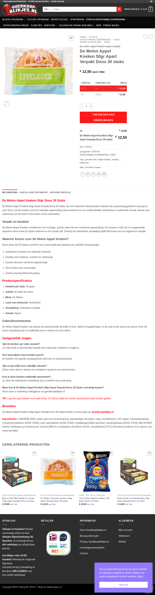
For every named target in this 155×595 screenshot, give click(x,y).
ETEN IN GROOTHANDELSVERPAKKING (105, 19)
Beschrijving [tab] (9, 192)
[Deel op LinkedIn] (104, 174)
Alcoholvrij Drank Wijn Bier (75, 25)
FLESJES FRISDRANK (38, 19)
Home (83, 37)
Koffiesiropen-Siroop (16, 25)
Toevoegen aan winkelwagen (103, 117)
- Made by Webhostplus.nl (49, 587)
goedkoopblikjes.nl (103, 412)
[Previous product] (150, 36)
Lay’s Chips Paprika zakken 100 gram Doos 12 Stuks (94, 499)
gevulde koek (91, 159)
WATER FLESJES (59, 19)
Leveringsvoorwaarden (92, 547)
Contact (84, 553)
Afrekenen (124, 536)
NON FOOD (49, 25)
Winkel (122, 541)
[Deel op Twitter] (88, 174)
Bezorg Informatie (89, 536)
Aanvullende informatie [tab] (34, 192)
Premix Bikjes (111, 25)
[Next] (152, 482)
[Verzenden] (119, 9)
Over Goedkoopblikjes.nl (93, 530)
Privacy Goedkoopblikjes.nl (94, 541)
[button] (138, 9)
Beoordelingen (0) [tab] (60, 192)
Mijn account (125, 530)
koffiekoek (84, 163)
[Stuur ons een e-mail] (151, 1)
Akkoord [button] (123, 584)
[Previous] (2, 482)
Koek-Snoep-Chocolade (100, 41)
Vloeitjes (36, 25)
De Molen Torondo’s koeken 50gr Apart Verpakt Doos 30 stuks (56, 499)
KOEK (107, 42)
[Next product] (145, 36)
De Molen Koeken (93, 167)
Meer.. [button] (140, 576)
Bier (98, 25)
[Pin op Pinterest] (98, 174)
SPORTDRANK (77, 19)
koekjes (115, 159)
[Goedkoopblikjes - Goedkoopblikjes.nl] (20, 10)
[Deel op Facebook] (82, 174)
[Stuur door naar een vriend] (93, 174)
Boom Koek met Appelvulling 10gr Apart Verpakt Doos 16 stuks (133, 499)
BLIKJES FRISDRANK (12, 19)
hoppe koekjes (104, 159)
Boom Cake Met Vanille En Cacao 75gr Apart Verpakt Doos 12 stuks (18, 499)
